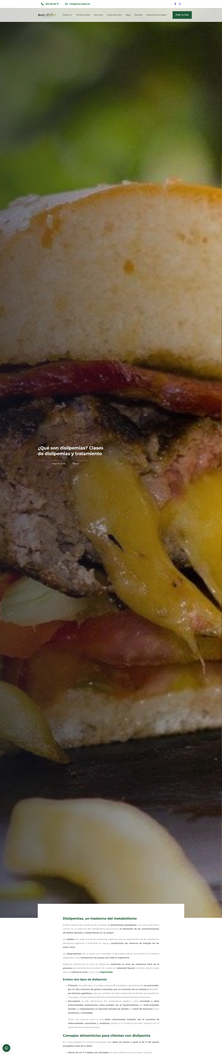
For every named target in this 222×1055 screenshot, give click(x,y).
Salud (76, 463)
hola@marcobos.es (80, 4)
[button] (6, 1048)
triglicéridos (106, 972)
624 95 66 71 (52, 4)
